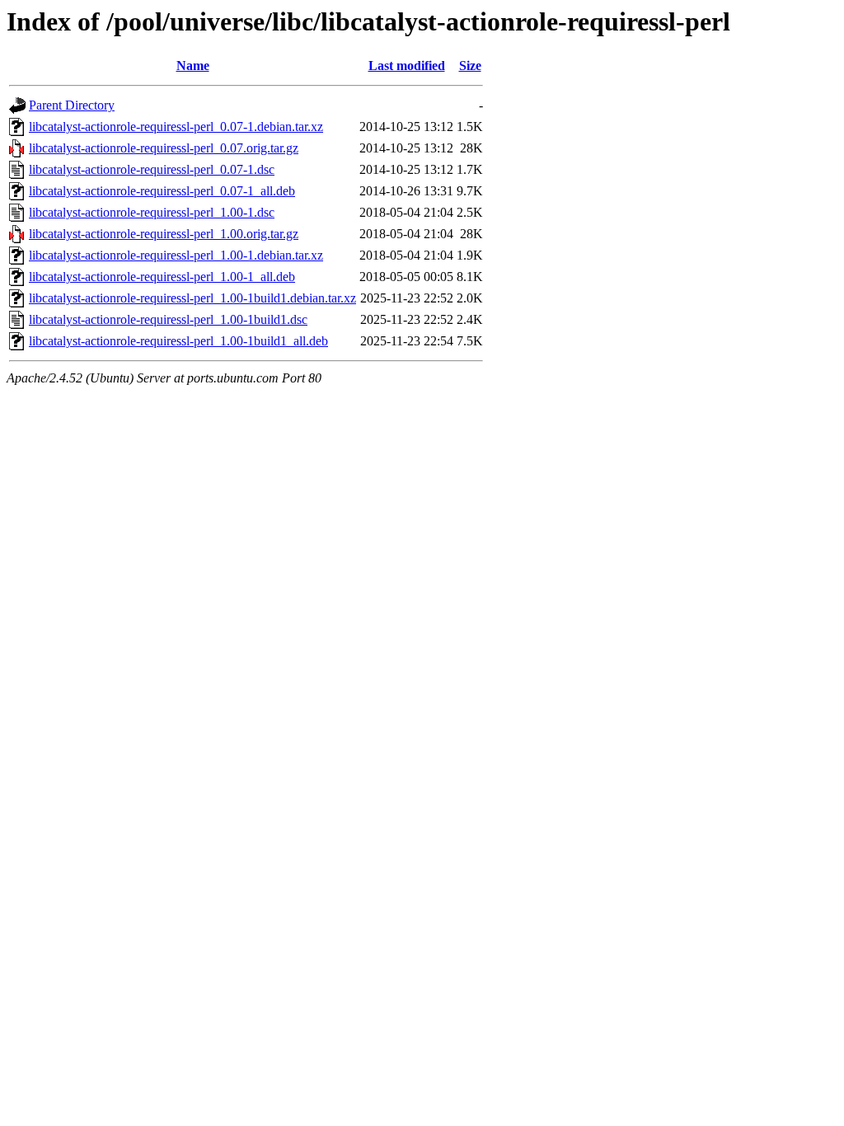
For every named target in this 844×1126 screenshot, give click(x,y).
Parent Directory (72, 105)
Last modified (406, 66)
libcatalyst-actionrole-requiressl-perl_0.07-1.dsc (151, 169)
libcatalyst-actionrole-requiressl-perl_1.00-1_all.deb (162, 277)
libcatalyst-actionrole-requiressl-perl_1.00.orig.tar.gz (163, 234)
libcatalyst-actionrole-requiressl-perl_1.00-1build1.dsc (168, 319)
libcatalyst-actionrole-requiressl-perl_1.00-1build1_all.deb (178, 341)
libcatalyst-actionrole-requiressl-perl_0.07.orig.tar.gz (163, 148)
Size (470, 66)
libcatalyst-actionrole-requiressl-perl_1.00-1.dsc (151, 212)
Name (192, 66)
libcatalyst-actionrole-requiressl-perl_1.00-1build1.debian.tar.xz (192, 298)
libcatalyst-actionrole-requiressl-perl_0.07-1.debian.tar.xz (176, 127)
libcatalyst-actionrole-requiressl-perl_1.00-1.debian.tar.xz (176, 255)
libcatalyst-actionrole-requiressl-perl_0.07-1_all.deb (162, 191)
